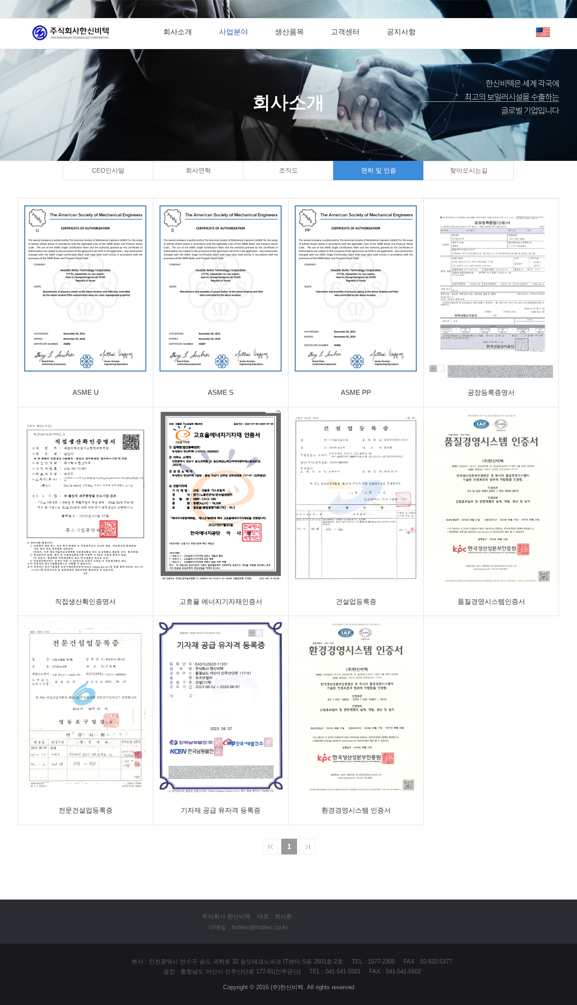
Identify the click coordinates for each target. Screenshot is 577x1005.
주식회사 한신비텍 (226, 916)
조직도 (288, 170)
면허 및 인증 (378, 170)
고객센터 (345, 32)
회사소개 (177, 32)
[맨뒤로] (308, 846)
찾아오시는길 (469, 170)
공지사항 (401, 32)
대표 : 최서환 (274, 916)
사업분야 (233, 32)
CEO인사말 (108, 170)
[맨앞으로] (271, 846)
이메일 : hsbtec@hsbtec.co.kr (248, 927)
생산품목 (289, 32)
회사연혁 (198, 170)
